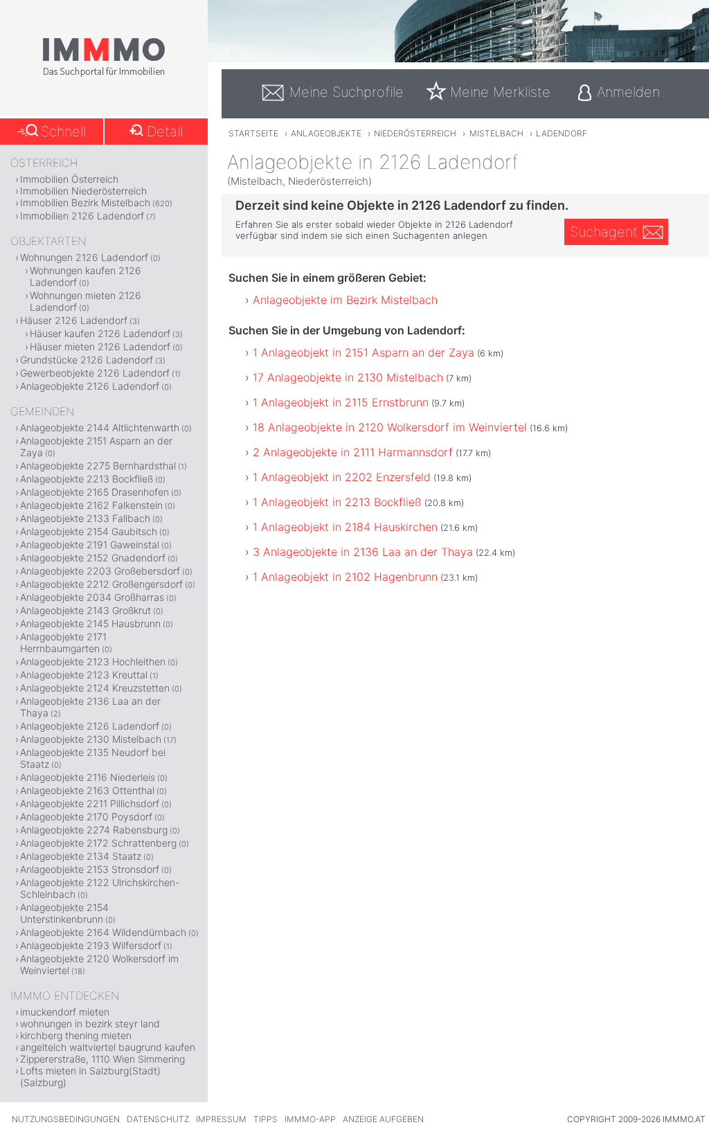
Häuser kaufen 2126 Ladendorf (100, 333)
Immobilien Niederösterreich (83, 191)
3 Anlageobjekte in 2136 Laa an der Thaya (363, 552)
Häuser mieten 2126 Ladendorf (100, 346)
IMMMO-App (310, 1119)
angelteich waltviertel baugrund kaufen (107, 1047)
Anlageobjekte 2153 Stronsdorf (89, 869)
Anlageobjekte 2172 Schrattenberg (98, 843)
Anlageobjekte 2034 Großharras (92, 597)
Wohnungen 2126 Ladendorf (84, 257)
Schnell (63, 131)
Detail (165, 131)
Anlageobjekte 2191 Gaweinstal (89, 544)
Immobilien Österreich (69, 179)
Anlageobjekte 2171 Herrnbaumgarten (63, 642)
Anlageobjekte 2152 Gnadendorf (92, 558)
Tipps (265, 1119)
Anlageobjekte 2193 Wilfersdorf (90, 945)
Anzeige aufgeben (383, 1119)
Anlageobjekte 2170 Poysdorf (86, 816)
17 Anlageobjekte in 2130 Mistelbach (348, 377)
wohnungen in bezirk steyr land (90, 1023)
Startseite (253, 133)
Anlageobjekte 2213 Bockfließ (86, 479)
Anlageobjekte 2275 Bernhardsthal (98, 465)
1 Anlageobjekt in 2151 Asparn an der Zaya (363, 352)
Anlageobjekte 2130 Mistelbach (90, 739)
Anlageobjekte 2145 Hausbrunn (90, 623)
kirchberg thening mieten (76, 1035)
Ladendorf (561, 133)
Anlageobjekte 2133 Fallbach (85, 518)
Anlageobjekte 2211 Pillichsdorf (89, 803)
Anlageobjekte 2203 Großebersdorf (100, 571)
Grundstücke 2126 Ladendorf (86, 360)
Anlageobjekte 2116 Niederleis (87, 777)
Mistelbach (496, 133)
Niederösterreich (415, 133)
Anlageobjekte (326, 133)
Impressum (221, 1119)
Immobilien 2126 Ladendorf (82, 216)
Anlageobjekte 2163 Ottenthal (87, 790)
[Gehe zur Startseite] (104, 74)
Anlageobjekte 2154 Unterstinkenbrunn (64, 913)
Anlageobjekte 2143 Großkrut (85, 610)
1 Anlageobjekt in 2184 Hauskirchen (345, 527)
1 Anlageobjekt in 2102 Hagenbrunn (345, 577)
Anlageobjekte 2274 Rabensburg (94, 830)
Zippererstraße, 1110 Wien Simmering (102, 1059)
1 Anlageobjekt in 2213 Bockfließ (337, 502)
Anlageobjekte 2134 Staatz (80, 856)
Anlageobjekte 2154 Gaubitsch (88, 531)
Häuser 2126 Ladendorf (73, 320)
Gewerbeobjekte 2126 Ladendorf (95, 373)
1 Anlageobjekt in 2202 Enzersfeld (342, 477)
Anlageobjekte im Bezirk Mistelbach (345, 300)
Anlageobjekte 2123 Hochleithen (92, 661)
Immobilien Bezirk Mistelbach (85, 202)
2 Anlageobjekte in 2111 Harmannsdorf (353, 452)
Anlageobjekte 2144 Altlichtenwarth (99, 427)
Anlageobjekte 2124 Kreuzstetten (95, 688)
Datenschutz (158, 1119)
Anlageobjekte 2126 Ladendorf (89, 386)
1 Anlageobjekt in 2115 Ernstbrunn (341, 402)
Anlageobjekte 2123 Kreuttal (83, 674)
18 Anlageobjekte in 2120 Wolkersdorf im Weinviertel (390, 427)
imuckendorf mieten (64, 1012)
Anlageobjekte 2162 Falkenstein (91, 505)
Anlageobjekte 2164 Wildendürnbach (103, 932)
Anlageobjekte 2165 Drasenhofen (94, 492)
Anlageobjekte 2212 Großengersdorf (101, 584)
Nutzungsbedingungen (66, 1119)
